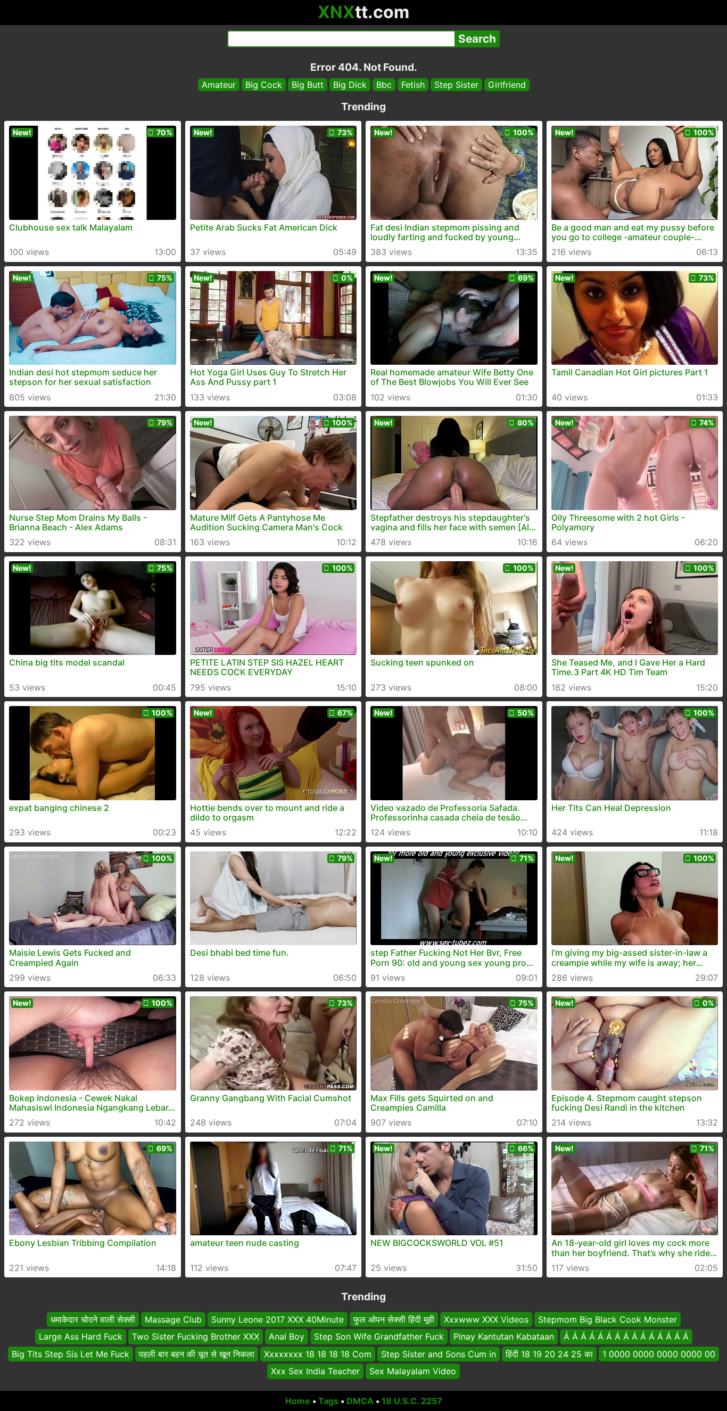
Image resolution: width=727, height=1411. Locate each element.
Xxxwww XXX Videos (486, 1319)
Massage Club (173, 1319)
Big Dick (350, 84)
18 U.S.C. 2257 (412, 1401)
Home (297, 1401)
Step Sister (456, 84)
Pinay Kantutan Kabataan (503, 1336)
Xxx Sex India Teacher (315, 1371)
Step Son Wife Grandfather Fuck (379, 1336)
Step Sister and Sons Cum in (438, 1353)
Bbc (384, 84)
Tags (328, 1401)
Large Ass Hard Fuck (80, 1336)
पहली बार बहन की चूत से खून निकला (196, 1353)
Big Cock (263, 84)
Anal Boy (286, 1336)
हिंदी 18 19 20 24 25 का (549, 1353)
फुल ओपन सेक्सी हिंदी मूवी (393, 1319)
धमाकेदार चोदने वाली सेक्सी (93, 1319)
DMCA (360, 1401)
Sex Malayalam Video (412, 1371)
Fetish (413, 84)
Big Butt (308, 84)
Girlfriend (507, 84)
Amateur (219, 84)
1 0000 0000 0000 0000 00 (658, 1353)
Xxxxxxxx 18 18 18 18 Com (317, 1353)
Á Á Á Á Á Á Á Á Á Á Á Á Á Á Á (626, 1336)
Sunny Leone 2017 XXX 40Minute (277, 1319)
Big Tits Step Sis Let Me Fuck (70, 1353)
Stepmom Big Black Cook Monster (607, 1319)
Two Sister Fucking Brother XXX (195, 1336)
